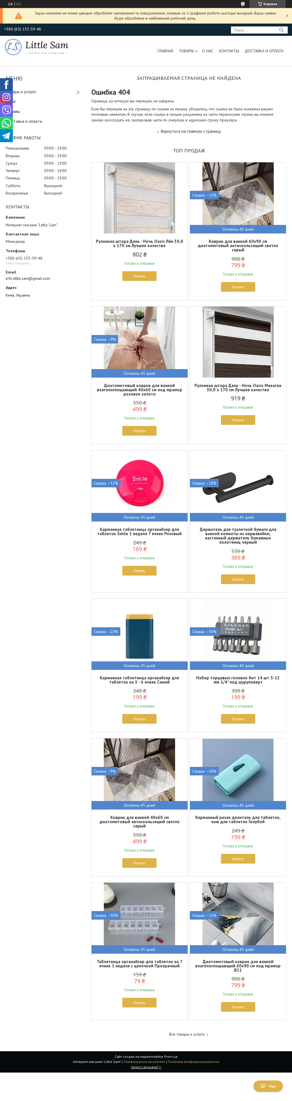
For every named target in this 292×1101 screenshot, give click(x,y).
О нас (207, 50)
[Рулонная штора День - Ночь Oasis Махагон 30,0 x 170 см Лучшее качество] (238, 342)
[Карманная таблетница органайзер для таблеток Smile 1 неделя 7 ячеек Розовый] (140, 485)
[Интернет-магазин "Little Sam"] (36, 46)
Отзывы (13, 111)
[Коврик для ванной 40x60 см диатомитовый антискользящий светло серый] (140, 774)
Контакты (229, 50)
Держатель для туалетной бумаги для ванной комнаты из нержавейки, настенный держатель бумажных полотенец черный (238, 535)
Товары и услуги (21, 91)
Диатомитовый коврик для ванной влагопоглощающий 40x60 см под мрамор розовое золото (139, 389)
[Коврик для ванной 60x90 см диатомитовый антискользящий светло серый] (238, 197)
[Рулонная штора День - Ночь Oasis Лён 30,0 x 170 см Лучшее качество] (140, 197)
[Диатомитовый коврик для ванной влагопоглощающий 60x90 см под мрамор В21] (238, 918)
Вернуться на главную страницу (191, 131)
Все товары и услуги (186, 1034)
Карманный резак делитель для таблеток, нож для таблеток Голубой (238, 819)
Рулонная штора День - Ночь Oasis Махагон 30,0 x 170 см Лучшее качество (237, 387)
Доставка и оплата (264, 50)
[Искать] (281, 30)
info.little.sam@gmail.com (28, 278)
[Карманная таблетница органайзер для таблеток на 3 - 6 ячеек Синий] (140, 634)
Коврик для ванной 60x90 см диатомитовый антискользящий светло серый (238, 245)
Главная (165, 50)
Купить (139, 276)
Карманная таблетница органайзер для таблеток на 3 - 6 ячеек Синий (139, 680)
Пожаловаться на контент (144, 1061)
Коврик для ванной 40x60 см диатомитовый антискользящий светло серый (140, 821)
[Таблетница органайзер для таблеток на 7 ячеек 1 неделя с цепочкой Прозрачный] (140, 918)
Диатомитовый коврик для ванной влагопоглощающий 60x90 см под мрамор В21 (238, 965)
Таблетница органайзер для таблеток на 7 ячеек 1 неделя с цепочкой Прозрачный (139, 963)
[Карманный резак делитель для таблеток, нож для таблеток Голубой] (238, 774)
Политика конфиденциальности (193, 1061)
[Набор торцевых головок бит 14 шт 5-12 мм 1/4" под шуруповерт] (238, 634)
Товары (186, 50)
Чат (272, 1086)
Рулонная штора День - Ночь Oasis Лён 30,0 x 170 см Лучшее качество (139, 243)
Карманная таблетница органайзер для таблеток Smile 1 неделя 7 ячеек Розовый (139, 531)
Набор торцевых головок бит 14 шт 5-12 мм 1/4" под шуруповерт (238, 680)
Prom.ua (170, 1056)
